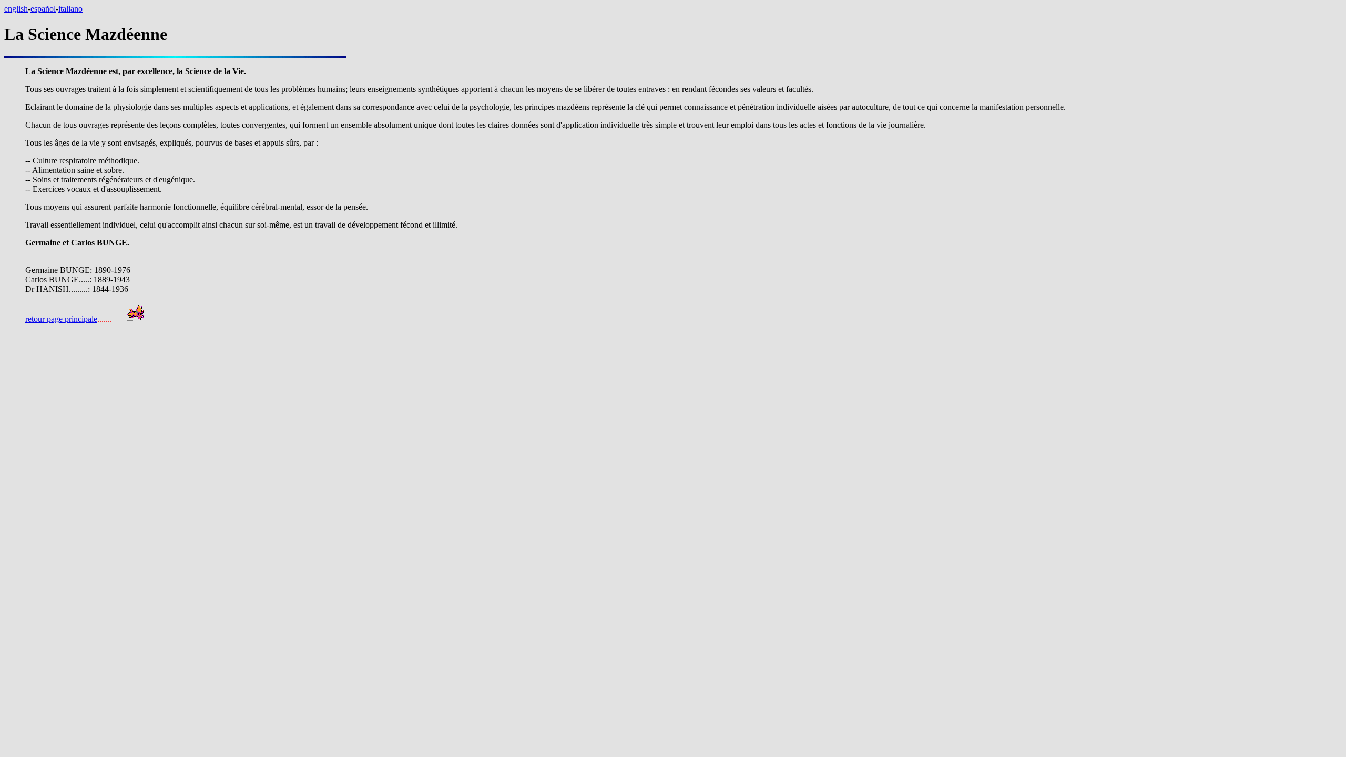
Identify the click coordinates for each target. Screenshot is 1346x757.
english (16, 8)
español (43, 8)
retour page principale (61, 318)
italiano (70, 8)
